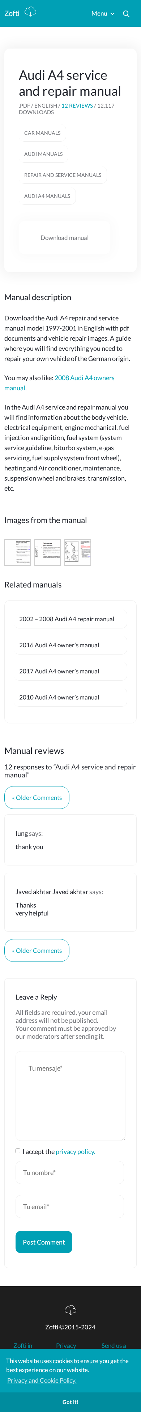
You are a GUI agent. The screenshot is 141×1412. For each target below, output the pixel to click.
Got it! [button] (70, 1402)
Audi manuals (43, 154)
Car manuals (42, 133)
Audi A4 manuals (47, 196)
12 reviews (77, 105)
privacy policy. (75, 1151)
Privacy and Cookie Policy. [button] (42, 1380)
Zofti (12, 13)
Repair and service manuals (62, 175)
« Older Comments (37, 797)
